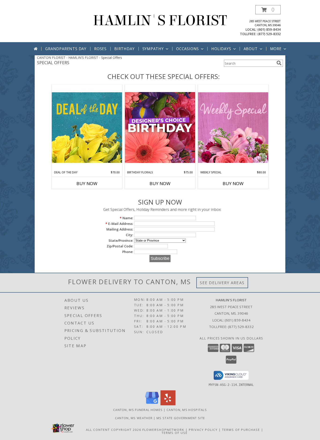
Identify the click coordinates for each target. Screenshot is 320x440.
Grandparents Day (65, 48)
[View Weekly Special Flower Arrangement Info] (233, 127)
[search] (279, 63)
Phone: (127, 252)
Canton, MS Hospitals (187, 410)
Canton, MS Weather (134, 418)
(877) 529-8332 (269, 34)
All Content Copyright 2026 (113, 430)
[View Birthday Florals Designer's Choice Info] (160, 127)
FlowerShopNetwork (163, 430)
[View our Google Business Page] (152, 404)
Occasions (187, 48)
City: (129, 235)
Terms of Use (175, 433)
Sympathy (153, 48)
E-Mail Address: (119, 223)
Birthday (124, 48)
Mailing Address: (119, 229)
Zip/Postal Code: (120, 246)
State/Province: (120, 240)
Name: (126, 218)
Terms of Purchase (241, 430)
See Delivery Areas (222, 282)
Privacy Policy (203, 430)
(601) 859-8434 (269, 29)
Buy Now (86, 183)
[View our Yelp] (167, 404)
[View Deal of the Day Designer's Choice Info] (87, 127)
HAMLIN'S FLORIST (160, 20)
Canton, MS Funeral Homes (138, 410)
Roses (100, 48)
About (251, 48)
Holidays (221, 48)
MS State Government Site (180, 418)
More (276, 48)
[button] (268, 9)
